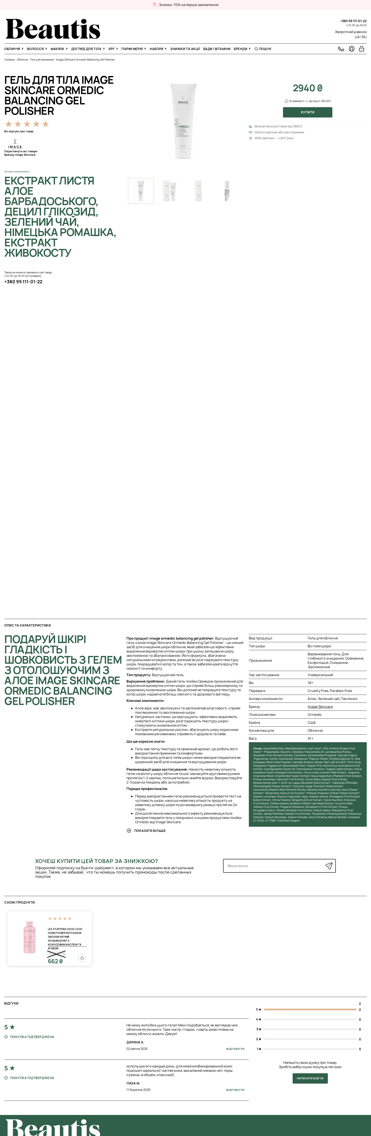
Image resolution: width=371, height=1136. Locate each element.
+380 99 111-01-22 (353, 21)
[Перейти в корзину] (361, 48)
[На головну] (53, 37)
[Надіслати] (329, 865)
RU (364, 37)
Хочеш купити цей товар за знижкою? (96, 861)
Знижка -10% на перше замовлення (188, 4)
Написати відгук (310, 1078)
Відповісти (235, 1049)
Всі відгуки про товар (18, 131)
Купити (308, 112)
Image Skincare (320, 706)
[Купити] (82, 958)
